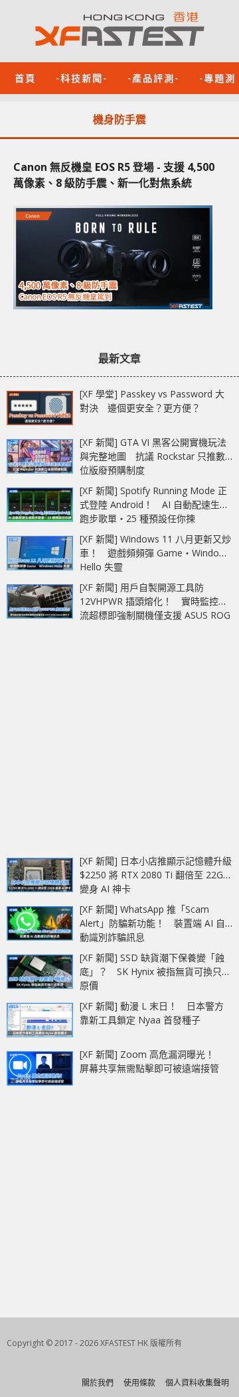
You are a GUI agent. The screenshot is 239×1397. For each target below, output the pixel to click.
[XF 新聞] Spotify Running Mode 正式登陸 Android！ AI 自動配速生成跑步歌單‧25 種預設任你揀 (154, 504)
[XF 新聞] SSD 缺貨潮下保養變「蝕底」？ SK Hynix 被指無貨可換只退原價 (155, 971)
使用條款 (139, 1382)
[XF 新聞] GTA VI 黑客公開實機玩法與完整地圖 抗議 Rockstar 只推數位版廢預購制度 (153, 456)
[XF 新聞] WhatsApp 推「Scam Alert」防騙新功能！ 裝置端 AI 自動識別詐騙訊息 (152, 923)
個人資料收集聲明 (197, 1382)
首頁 (25, 77)
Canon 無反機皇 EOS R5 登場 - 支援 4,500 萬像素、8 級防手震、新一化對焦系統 (113, 175)
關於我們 (98, 1382)
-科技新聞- (82, 77)
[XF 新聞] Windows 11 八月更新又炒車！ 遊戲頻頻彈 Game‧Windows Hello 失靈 (155, 553)
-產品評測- (153, 77)
